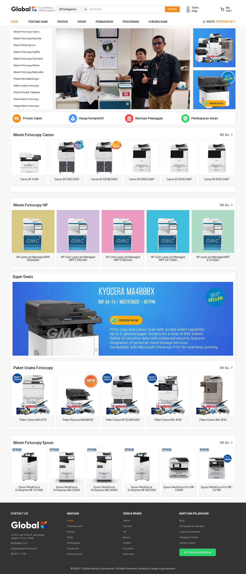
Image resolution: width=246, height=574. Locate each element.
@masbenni (168, 568)
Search (172, 9)
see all (224, 134)
